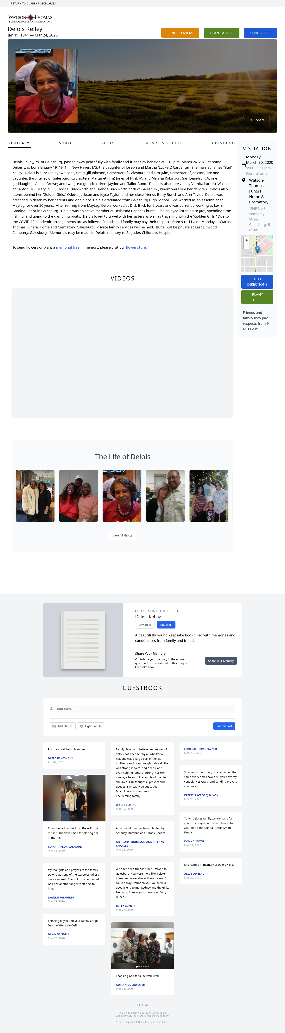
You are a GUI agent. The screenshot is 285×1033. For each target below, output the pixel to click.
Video (65, 143)
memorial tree (67, 247)
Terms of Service (153, 1015)
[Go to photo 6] (148, 966)
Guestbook (224, 143)
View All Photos (122, 535)
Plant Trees (257, 297)
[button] (257, 250)
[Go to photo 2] (139, 966)
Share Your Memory (221, 661)
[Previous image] (115, 945)
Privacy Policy (131, 1015)
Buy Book (166, 625)
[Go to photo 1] (137, 967)
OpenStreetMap (146, 1022)
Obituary (19, 143)
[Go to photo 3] (141, 966)
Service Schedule (163, 143)
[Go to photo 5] (146, 966)
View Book (144, 625)
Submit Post (224, 726)
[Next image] (170, 945)
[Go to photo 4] (143, 966)
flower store (136, 247)
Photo (108, 143)
